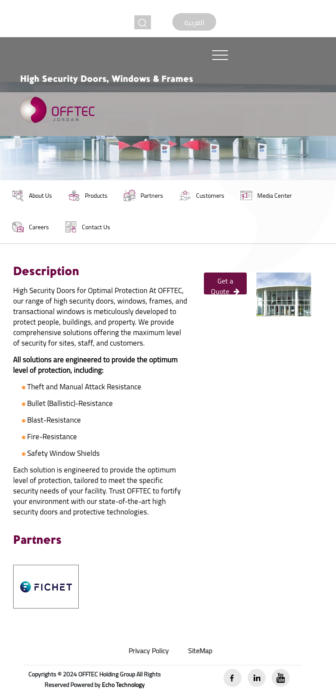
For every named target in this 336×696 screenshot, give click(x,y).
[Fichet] (46, 586)
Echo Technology (123, 684)
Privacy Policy (149, 650)
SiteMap (200, 650)
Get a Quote (222, 284)
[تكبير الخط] (142, 22)
